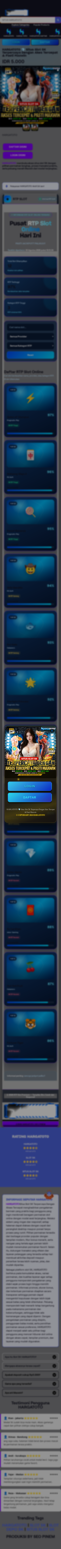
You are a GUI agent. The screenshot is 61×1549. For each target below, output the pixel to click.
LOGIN (29, 786)
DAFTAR (29, 797)
